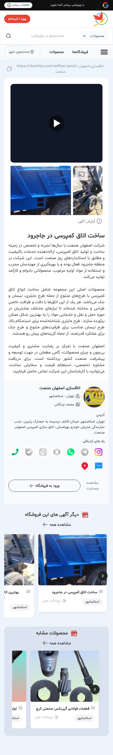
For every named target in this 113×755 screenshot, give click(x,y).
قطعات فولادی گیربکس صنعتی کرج (62, 708)
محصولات (56, 52)
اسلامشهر (84, 718)
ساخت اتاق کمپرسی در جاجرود (74, 592)
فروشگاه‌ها (80, 52)
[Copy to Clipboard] (9, 69)
